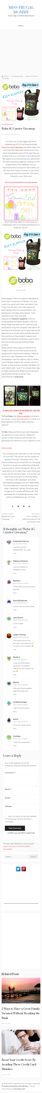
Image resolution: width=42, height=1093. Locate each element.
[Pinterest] (23, 869)
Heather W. (16, 134)
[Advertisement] (21, 51)
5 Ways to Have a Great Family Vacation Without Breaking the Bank (21, 1013)
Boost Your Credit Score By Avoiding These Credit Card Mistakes (19, 1064)
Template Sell (19, 1089)
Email (8, 798)
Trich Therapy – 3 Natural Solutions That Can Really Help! (31, 519)
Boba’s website (23, 416)
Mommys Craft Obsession (12, 147)
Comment (10, 773)
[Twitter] (18, 869)
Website (8, 806)
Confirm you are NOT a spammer (21, 833)
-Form (9, 448)
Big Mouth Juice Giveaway (8, 517)
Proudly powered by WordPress (15, 1086)
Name (8, 789)
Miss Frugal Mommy (21, 10)
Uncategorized (7, 124)
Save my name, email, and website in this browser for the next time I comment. (20, 819)
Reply (15, 553)
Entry (4, 448)
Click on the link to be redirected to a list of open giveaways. (21, 182)
